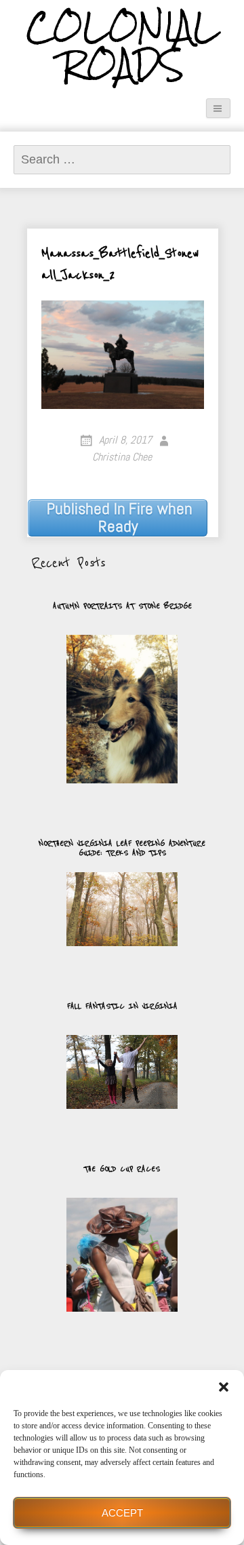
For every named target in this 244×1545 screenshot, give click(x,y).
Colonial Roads (122, 46)
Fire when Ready (119, 517)
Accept (122, 1513)
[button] (223, 1387)
